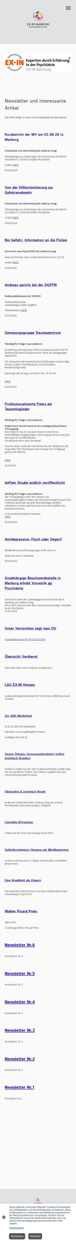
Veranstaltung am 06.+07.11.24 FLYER (25, 639)
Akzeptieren (17, 1236)
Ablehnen (35, 1236)
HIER (16, 164)
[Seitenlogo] (38, 19)
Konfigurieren (16, 1228)
